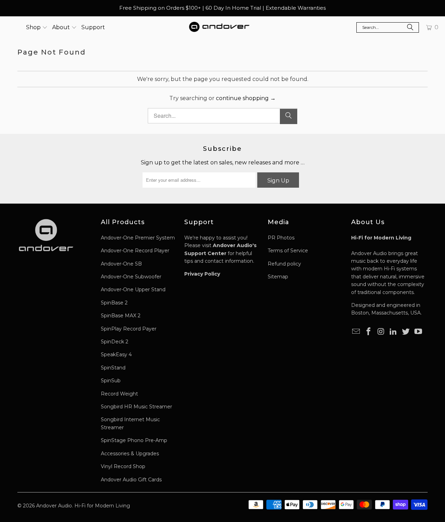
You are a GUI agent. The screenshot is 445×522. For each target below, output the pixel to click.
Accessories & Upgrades (130, 453)
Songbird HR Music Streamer (136, 406)
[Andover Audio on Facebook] (369, 331)
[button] (37, 27)
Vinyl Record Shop (123, 466)
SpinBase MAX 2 (120, 315)
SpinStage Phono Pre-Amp (134, 440)
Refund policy (284, 264)
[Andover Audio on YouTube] (418, 331)
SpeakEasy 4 (116, 354)
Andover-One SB (121, 264)
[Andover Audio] (219, 27)
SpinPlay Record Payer (128, 329)
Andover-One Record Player (135, 250)
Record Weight (119, 394)
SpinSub (111, 380)
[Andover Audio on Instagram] (381, 331)
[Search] (410, 28)
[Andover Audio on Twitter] (406, 331)
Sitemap (278, 277)
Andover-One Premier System (138, 238)
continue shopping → (246, 98)
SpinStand (113, 368)
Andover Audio (54, 506)
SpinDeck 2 (114, 342)
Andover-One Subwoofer (131, 277)
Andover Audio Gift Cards (131, 479)
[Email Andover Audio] (356, 331)
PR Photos (281, 238)
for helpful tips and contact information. (220, 253)
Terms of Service (288, 250)
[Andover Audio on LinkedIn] (393, 331)
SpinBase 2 (114, 303)
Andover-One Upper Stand (133, 289)
